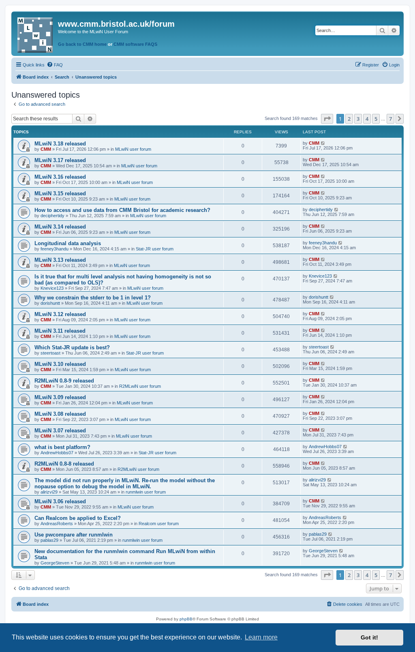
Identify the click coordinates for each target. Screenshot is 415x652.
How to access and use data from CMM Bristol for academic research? (122, 210)
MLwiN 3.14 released (60, 227)
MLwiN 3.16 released (60, 177)
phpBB (186, 619)
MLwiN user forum (133, 149)
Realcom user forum (159, 523)
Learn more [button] (261, 637)
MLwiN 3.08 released (60, 414)
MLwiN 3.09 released (60, 397)
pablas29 (49, 540)
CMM (46, 149)
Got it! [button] (369, 637)
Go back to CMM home (82, 44)
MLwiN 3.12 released (60, 314)
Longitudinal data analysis (67, 243)
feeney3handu (54, 248)
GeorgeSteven (55, 562)
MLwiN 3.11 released (60, 331)
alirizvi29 (49, 492)
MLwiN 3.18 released (60, 144)
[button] (327, 119)
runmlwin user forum (146, 492)
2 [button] (349, 118)
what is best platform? (62, 447)
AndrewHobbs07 (57, 452)
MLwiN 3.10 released (60, 364)
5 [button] (375, 118)
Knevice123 (52, 288)
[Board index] (35, 33)
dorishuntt (50, 303)
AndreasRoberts (57, 523)
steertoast (50, 353)
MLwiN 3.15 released (60, 193)
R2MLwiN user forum (140, 386)
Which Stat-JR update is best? (72, 347)
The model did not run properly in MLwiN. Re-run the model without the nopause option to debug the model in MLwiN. (124, 483)
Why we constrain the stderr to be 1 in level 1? (92, 298)
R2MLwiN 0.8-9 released (64, 381)
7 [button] (390, 118)
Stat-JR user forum (154, 248)
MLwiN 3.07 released (60, 431)
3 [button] (358, 118)
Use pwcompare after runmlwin (73, 535)
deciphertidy (52, 215)
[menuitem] (55, 65)
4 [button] (367, 118)
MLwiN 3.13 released (60, 260)
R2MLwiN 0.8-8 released (64, 464)
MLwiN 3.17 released (60, 160)
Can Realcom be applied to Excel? (77, 518)
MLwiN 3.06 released (60, 501)
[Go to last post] (323, 143)
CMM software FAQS (135, 44)
